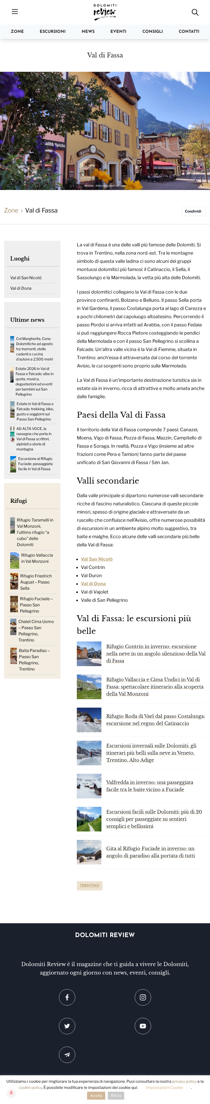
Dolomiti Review (105, 935)
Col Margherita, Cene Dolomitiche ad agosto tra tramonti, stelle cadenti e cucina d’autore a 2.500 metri (34, 348)
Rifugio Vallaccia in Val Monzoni (37, 558)
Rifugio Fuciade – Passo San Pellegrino (36, 605)
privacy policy (184, 1081)
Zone (17, 32)
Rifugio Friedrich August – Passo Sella (36, 582)
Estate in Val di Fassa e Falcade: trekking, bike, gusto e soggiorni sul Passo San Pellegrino (35, 411)
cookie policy (30, 1087)
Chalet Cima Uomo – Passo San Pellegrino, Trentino (36, 631)
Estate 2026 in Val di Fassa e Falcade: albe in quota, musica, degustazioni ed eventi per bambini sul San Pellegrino (35, 381)
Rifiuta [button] (116, 1095)
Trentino (89, 886)
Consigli (152, 32)
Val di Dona (21, 288)
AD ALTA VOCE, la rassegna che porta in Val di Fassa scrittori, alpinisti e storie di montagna (33, 438)
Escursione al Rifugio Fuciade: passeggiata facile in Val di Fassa (35, 463)
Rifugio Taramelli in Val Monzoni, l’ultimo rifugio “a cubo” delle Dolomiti (35, 532)
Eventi (118, 32)
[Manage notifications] (11, 1093)
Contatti (189, 32)
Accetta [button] (96, 1095)
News (88, 32)
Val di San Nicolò (26, 277)
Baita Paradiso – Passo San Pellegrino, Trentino (34, 659)
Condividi (193, 211)
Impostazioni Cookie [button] (164, 1087)
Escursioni (53, 32)
